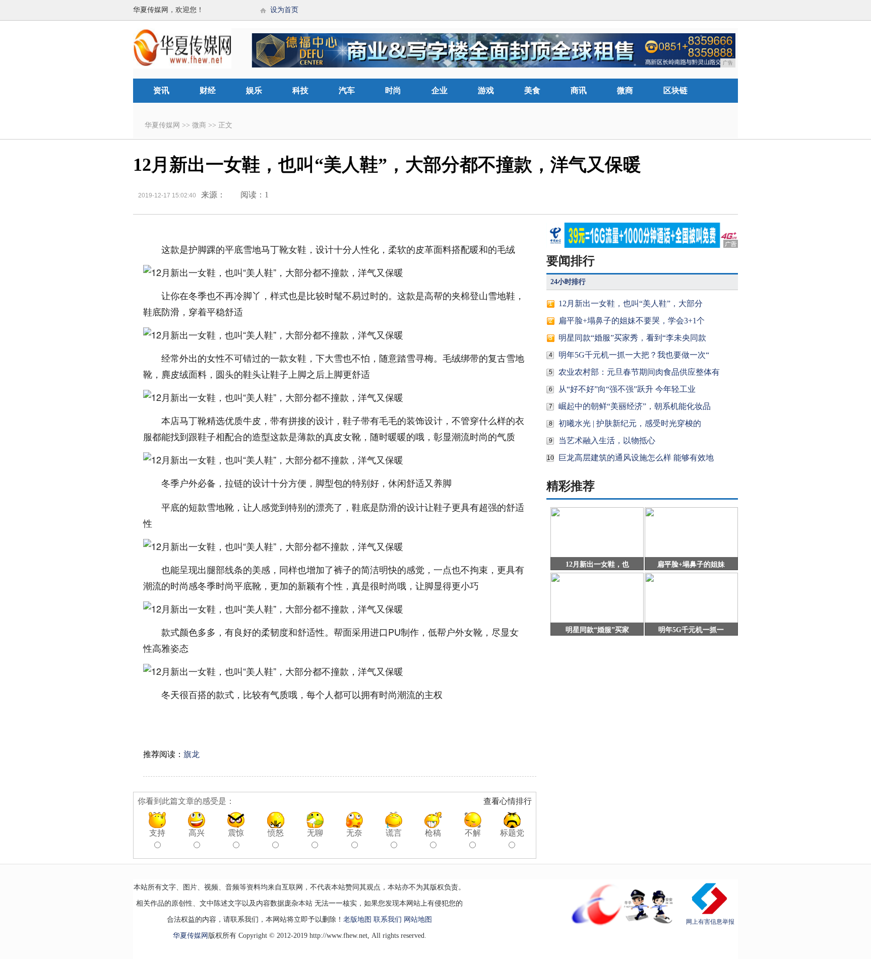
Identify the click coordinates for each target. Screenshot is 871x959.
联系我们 (388, 919)
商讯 (579, 90)
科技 (300, 90)
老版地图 (357, 919)
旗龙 (191, 754)
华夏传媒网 (162, 125)
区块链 (675, 90)
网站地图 (418, 919)
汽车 (347, 90)
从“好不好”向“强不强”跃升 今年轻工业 (627, 389)
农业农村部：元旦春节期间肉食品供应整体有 (639, 372)
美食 (532, 90)
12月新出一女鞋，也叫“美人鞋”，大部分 (630, 303)
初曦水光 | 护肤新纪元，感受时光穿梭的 (629, 423)
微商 (625, 90)
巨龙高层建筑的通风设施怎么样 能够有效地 (636, 457)
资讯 (161, 90)
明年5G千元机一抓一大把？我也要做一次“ (633, 355)
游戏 (486, 90)
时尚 (393, 90)
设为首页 (284, 10)
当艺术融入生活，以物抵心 (606, 440)
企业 (439, 90)
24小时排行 (568, 282)
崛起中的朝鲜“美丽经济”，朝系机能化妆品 (634, 406)
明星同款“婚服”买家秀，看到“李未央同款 (632, 337)
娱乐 (254, 90)
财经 (208, 90)
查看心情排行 (507, 801)
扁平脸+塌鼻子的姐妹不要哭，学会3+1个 (631, 320)
